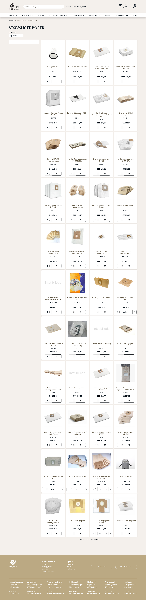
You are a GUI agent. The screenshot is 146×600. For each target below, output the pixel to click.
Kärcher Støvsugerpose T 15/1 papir (77, 433)
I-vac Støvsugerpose (77, 521)
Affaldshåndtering (94, 15)
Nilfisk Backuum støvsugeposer (53, 252)
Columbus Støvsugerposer (126, 521)
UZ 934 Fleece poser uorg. (101, 343)
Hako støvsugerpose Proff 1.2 (77, 68)
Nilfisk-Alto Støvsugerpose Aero (77, 298)
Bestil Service (102, 567)
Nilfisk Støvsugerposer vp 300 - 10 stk (101, 477)
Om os (44, 564)
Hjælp (82, 6)
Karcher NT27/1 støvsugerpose (53, 160)
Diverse (134, 15)
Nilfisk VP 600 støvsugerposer (101, 252)
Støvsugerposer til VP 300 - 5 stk (126, 298)
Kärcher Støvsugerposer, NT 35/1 (101, 433)
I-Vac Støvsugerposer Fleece (101, 522)
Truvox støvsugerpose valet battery (77, 344)
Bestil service (70, 569)
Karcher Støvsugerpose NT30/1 (53, 206)
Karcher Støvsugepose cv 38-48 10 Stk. (77, 160)
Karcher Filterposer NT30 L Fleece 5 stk (77, 114)
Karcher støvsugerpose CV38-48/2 (125, 160)
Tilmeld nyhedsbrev (126, 567)
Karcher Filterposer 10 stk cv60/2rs (125, 68)
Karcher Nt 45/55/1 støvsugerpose (126, 114)
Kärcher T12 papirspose (125, 205)
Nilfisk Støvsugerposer (77, 476)
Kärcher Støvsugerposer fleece (101, 389)
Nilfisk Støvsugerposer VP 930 (53, 477)
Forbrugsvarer (13, 15)
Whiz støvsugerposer (77, 388)
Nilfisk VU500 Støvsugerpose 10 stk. (53, 298)
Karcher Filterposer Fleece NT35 (53, 114)
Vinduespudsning (79, 15)
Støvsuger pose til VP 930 (101, 297)
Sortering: (12, 32)
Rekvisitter (41, 15)
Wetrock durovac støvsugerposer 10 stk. (53, 389)
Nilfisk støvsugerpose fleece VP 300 (77, 252)
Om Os (68, 6)
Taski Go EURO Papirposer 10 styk (53, 344)
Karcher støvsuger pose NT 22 (101, 160)
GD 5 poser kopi (53, 67)
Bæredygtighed (47, 566)
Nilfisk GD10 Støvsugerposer (53, 522)
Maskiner (108, 15)
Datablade (69, 564)
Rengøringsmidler (27, 15)
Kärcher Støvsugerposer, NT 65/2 (126, 433)
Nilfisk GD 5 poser (125, 476)
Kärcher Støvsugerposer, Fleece (101, 206)
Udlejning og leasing (121, 15)
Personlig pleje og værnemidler (59, 15)
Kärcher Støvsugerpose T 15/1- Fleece (53, 433)
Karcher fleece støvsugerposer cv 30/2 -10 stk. (101, 115)
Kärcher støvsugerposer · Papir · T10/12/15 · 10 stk (125, 389)
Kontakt (76, 6)
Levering (44, 569)
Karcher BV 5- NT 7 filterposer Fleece (101, 68)
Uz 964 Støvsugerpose (125, 343)
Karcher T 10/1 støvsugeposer (77, 206)
